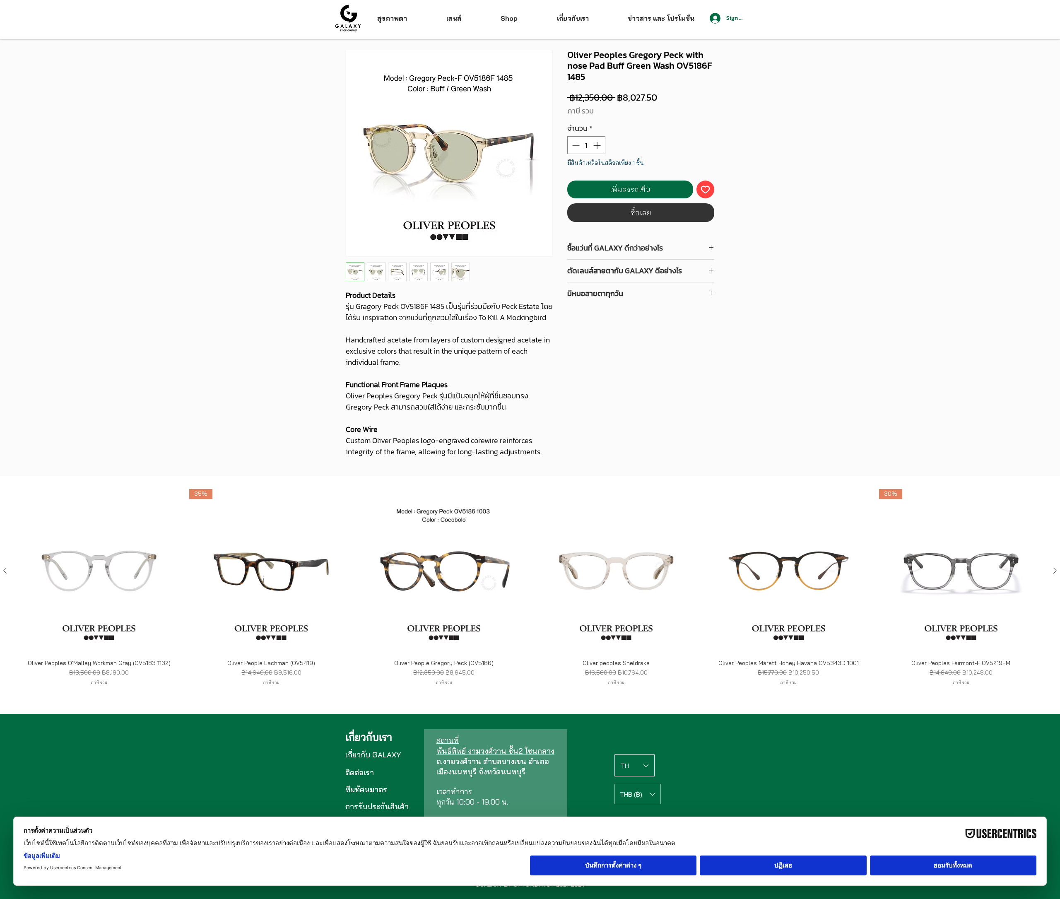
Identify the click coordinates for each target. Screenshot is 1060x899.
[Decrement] (575, 145)
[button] (637, 794)
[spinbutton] (586, 145)
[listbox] (637, 794)
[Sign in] (714, 18)
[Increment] (597, 145)
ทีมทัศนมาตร (366, 789)
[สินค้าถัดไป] (1055, 571)
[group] (530, 591)
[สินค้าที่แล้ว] (5, 571)
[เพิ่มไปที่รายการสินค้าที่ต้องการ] (705, 189)
